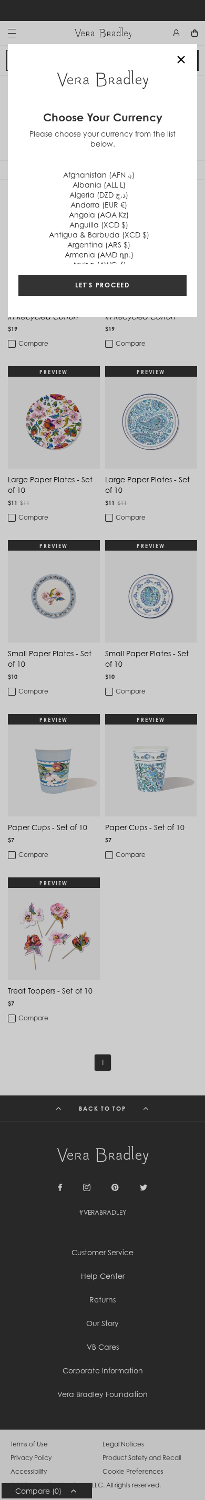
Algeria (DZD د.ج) (98, 194)
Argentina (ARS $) (98, 244)
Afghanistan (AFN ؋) (99, 174)
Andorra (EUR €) (98, 204)
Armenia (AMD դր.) (99, 254)
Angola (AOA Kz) (99, 214)
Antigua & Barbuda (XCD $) (99, 234)
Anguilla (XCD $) (98, 224)
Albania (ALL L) (99, 184)
